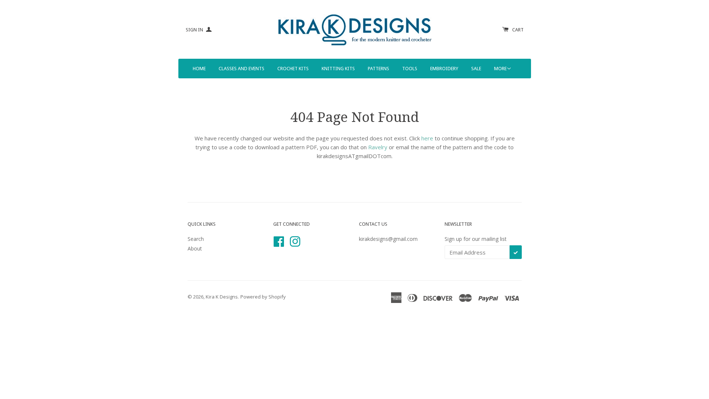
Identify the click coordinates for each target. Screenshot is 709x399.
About (195, 248)
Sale (476, 68)
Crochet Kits (293, 68)
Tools (409, 68)
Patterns (378, 68)
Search (196, 238)
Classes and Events (241, 68)
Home (199, 68)
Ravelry (377, 147)
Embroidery (444, 68)
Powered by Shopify (263, 296)
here (427, 138)
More (500, 68)
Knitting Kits (338, 68)
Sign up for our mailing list (476, 238)
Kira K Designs (222, 296)
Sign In (195, 30)
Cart (518, 30)
